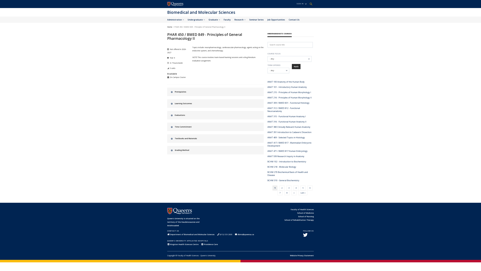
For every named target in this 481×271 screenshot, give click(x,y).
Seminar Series (256, 19)
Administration (174, 19)
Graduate (213, 19)
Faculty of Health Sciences (302, 209)
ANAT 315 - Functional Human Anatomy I (286, 116)
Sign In (300, 4)
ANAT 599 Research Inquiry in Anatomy (285, 156)
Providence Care (211, 244)
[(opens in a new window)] (175, 4)
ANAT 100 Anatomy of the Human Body (286, 81)
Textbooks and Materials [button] (186, 138)
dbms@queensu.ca (246, 234)
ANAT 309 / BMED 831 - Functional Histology (288, 102)
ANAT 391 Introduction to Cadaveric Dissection (289, 132)
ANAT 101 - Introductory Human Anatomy (287, 87)
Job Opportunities (276, 19)
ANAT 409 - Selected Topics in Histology (286, 137)
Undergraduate (195, 19)
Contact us (294, 19)
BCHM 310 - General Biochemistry (283, 180)
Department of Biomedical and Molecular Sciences (192, 234)
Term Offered (273, 65)
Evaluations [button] (180, 115)
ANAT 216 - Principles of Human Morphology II (289, 97)
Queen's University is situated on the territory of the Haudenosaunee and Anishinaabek (183, 222)
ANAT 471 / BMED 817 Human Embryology (287, 151)
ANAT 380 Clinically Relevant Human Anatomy (288, 127)
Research (239, 19)
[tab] (218, 92)
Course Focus (273, 53)
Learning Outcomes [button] (183, 103)
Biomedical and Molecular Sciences (201, 12)
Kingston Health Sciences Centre (184, 244)
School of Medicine (305, 213)
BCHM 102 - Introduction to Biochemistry (286, 161)
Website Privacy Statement (302, 255)
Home (169, 27)
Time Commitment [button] (183, 127)
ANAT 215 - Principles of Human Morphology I (289, 92)
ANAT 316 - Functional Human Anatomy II (286, 121)
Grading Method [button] (182, 150)
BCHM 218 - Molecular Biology (281, 166)
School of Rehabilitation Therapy (299, 220)
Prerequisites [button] (180, 92)
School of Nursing (306, 216)
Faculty (227, 19)
